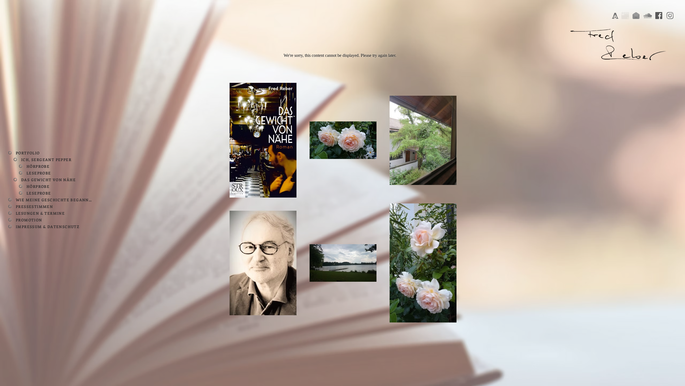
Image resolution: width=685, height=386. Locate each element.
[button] (52, 159)
